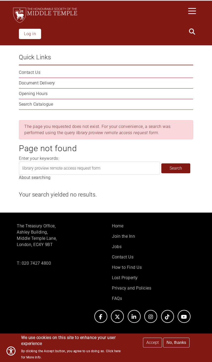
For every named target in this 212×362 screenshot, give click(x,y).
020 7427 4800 (36, 263)
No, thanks (176, 342)
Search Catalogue (36, 104)
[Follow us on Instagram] (150, 316)
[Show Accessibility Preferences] (11, 351)
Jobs (117, 246)
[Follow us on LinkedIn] (134, 316)
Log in (30, 33)
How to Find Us (127, 267)
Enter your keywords (38, 158)
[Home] (45, 15)
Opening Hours (33, 93)
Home (117, 225)
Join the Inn (123, 236)
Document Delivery (37, 83)
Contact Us (29, 72)
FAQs (117, 298)
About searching (35, 177)
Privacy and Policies (131, 288)
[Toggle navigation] (193, 10)
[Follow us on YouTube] (184, 316)
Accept (152, 342)
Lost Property (125, 277)
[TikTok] (167, 316)
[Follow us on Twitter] (117, 316)
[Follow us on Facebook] (100, 316)
